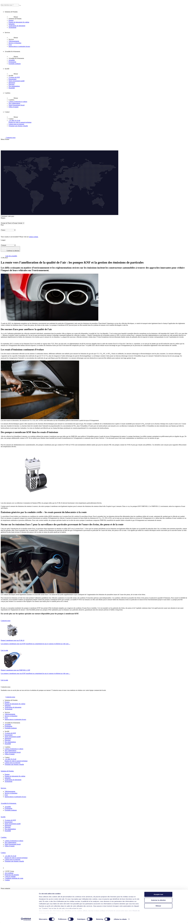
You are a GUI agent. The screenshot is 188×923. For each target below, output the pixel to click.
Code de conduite (10, 876)
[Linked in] (7, 868)
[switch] (71, 919)
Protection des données (12, 875)
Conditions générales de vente (14, 878)
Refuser (158, 906)
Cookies (7, 880)
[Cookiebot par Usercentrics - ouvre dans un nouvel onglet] (26, 919)
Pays (2, 225)
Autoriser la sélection (158, 900)
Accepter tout (158, 894)
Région (3, 218)
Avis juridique (9, 873)
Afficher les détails (120, 919)
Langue (3, 240)
